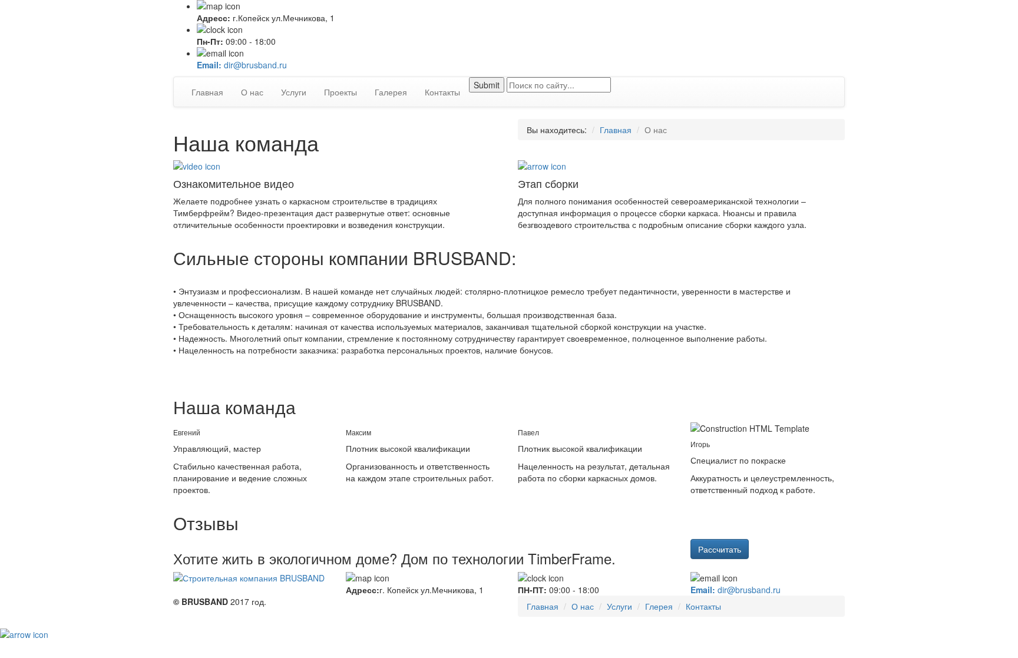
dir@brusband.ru (242, 65)
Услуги (293, 92)
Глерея (659, 606)
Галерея (391, 92)
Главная (207, 92)
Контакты (442, 92)
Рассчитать (719, 549)
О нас (252, 92)
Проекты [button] (340, 92)
